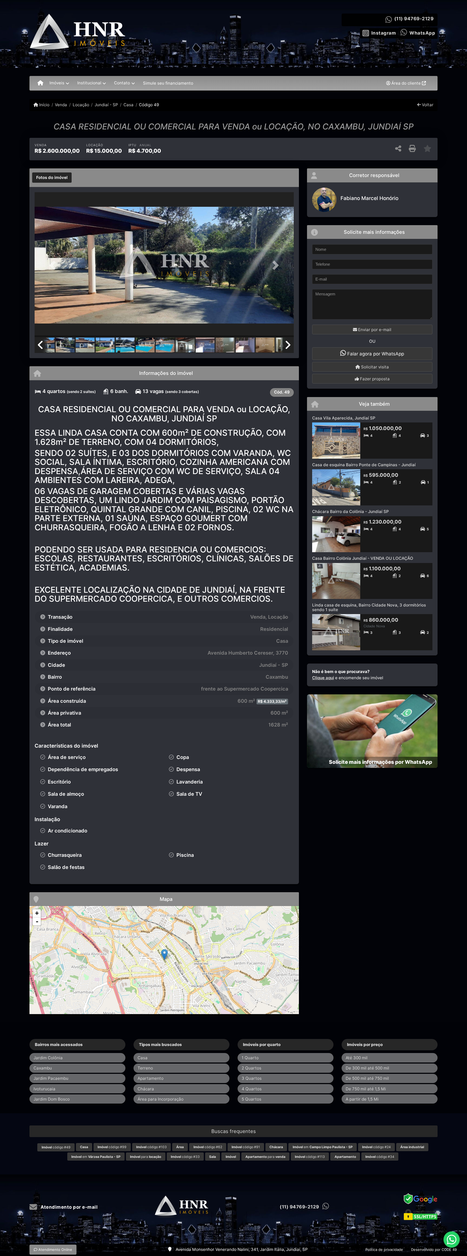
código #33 (185, 1157)
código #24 (376, 1147)
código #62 (208, 1147)
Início (43, 104)
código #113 (310, 1157)
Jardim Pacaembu (51, 1078)
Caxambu (43, 1068)
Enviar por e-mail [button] (374, 329)
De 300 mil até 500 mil (367, 1068)
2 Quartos (251, 1068)
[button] (54, 265)
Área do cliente (406, 83)
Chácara (146, 1088)
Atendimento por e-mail (68, 1207)
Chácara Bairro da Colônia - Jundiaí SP (350, 511)
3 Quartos (252, 1078)
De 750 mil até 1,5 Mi (366, 1088)
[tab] (52, 177)
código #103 (151, 1147)
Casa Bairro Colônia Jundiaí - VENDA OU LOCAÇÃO (362, 558)
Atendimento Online (54, 1249)
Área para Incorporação (161, 1099)
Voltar (427, 104)
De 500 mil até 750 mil (367, 1078)
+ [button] (37, 913)
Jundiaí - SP (106, 104)
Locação (81, 104)
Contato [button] (122, 82)
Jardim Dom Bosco (52, 1099)
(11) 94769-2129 (414, 18)
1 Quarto (250, 1057)
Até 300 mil (357, 1057)
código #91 (246, 1147)
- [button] (37, 921)
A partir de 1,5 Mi (362, 1099)
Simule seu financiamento (168, 83)
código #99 (112, 1147)
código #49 (56, 1147)
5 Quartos (251, 1099)
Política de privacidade (384, 1249)
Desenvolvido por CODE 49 (434, 1249)
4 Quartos (252, 1088)
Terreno (145, 1068)
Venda (61, 104)
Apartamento (151, 1078)
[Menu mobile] (40, 83)
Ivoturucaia (44, 1088)
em (323, 1147)
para (145, 1157)
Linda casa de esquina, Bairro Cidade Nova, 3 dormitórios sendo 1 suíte (369, 607)
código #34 (379, 1157)
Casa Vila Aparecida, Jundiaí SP (343, 418)
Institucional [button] (89, 82)
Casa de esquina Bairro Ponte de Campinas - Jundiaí (364, 464)
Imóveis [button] (56, 82)
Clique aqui (323, 677)
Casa (129, 104)
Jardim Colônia (48, 1057)
